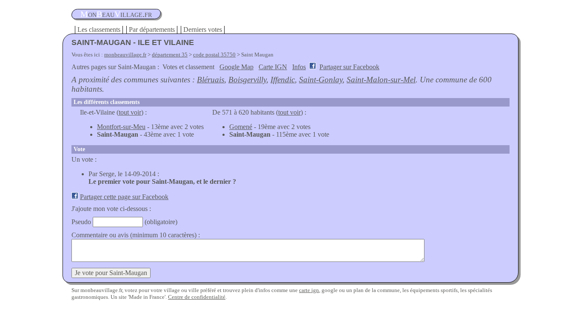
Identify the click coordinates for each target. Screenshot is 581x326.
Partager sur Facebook (349, 66)
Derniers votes (202, 29)
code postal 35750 (214, 54)
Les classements (98, 29)
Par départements (152, 29)
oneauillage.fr (116, 14)
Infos (299, 66)
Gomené (240, 126)
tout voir (130, 112)
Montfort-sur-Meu (121, 126)
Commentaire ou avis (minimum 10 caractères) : (135, 235)
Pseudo (81, 221)
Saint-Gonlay (320, 79)
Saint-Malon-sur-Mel (381, 79)
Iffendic (283, 79)
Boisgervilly (247, 79)
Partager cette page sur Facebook (124, 196)
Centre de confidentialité (196, 297)
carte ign (309, 290)
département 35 (170, 54)
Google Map (236, 66)
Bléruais (210, 79)
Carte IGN (273, 66)
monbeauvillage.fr (125, 54)
